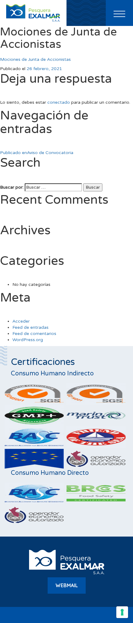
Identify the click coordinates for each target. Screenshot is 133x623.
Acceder (21, 321)
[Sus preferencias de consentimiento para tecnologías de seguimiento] (122, 612)
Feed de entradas (30, 327)
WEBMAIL (66, 585)
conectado (58, 102)
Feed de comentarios (34, 333)
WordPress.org (27, 339)
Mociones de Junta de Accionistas (35, 59)
